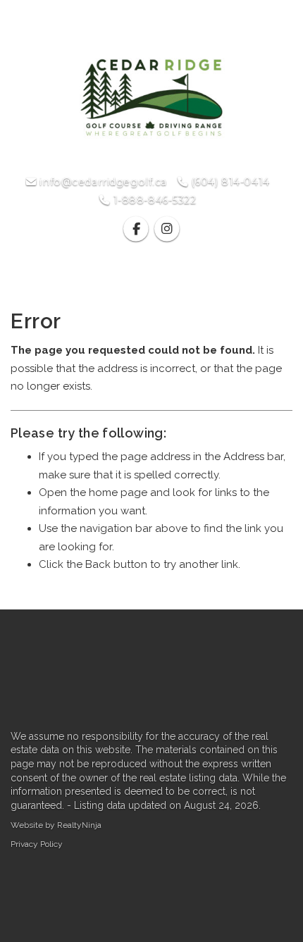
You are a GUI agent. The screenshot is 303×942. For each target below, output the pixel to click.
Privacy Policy (37, 844)
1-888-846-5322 (153, 200)
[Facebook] (138, 229)
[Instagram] (166, 229)
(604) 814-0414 (228, 181)
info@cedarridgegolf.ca (102, 181)
